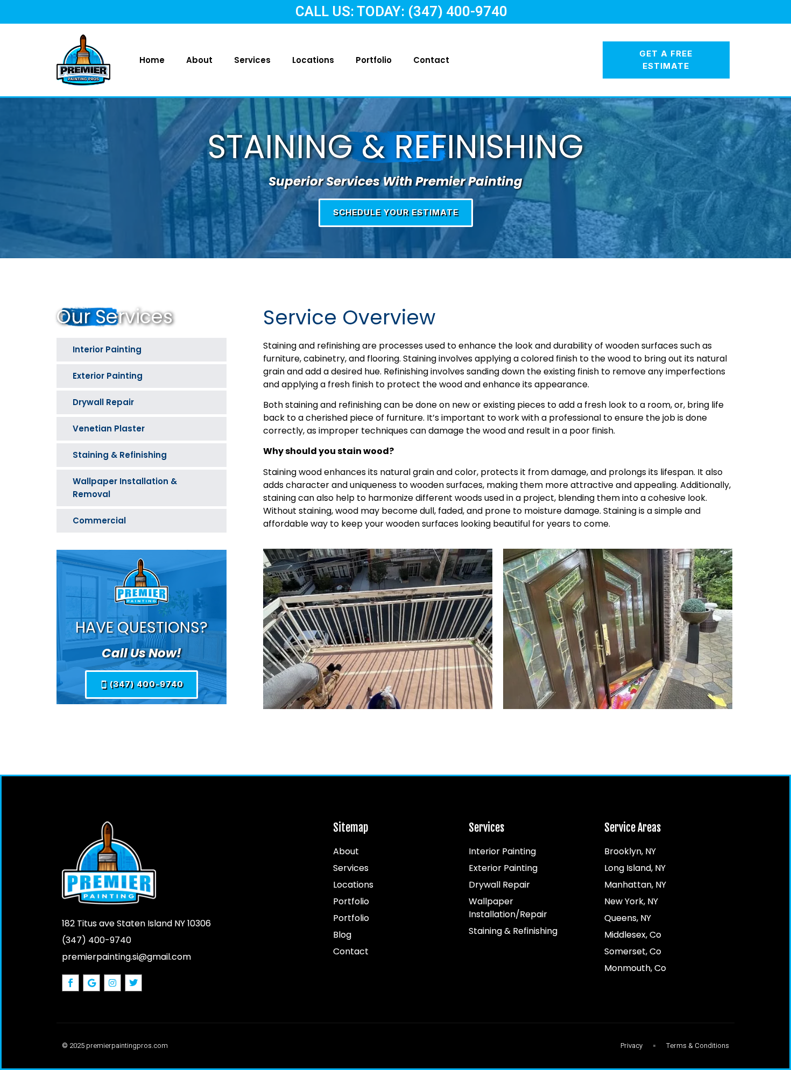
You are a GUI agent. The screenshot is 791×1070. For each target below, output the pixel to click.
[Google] (91, 982)
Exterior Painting (108, 375)
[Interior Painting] (210, 348)
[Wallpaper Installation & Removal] (210, 480)
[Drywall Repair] (210, 401)
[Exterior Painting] (210, 375)
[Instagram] (112, 982)
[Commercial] (210, 519)
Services (252, 60)
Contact (431, 60)
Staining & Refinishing (120, 454)
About (199, 60)
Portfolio (374, 60)
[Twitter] (133, 982)
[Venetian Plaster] (210, 427)
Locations (313, 60)
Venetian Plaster (109, 428)
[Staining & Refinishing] (210, 454)
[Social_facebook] (70, 982)
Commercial (99, 520)
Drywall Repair (103, 402)
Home (152, 60)
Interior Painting (107, 349)
